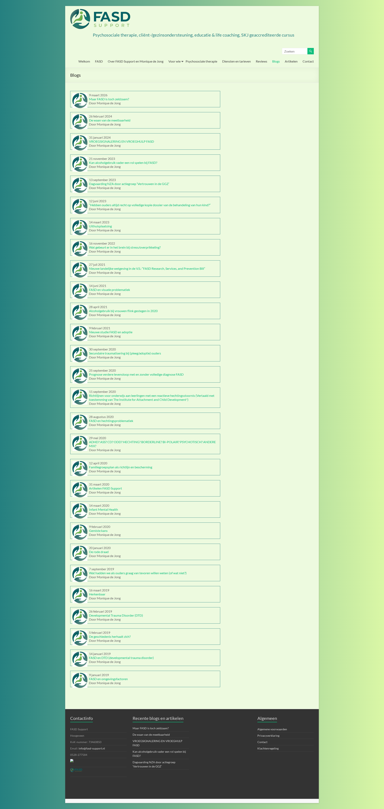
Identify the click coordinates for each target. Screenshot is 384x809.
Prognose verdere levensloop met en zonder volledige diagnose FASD (136, 374)
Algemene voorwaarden (272, 729)
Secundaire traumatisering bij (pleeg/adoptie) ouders (125, 353)
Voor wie (174, 61)
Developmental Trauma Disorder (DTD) (116, 615)
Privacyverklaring (268, 735)
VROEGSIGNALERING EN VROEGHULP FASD (121, 141)
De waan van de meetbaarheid (109, 120)
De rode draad (99, 552)
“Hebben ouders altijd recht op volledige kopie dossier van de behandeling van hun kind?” (150, 205)
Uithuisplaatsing (100, 226)
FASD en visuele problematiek (109, 290)
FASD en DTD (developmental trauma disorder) (121, 658)
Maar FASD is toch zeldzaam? (109, 99)
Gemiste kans (98, 530)
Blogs (276, 61)
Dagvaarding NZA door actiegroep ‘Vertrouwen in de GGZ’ (129, 184)
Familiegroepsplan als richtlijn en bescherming (120, 467)
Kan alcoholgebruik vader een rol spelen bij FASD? (123, 162)
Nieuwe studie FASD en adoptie (110, 332)
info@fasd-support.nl (92, 748)
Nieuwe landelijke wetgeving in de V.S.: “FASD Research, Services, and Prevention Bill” (147, 268)
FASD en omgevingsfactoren (108, 679)
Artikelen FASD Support (105, 488)
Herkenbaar (97, 594)
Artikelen (291, 61)
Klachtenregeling (268, 748)
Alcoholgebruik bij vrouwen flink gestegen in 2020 (123, 311)
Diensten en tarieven (236, 61)
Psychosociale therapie (201, 61)
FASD (99, 61)
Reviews (261, 61)
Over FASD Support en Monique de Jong (135, 61)
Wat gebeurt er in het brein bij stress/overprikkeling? (125, 247)
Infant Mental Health (103, 509)
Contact (308, 61)
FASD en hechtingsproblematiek (111, 421)
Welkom (84, 61)
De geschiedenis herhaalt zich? (110, 636)
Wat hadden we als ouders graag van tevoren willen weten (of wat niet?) (138, 573)
